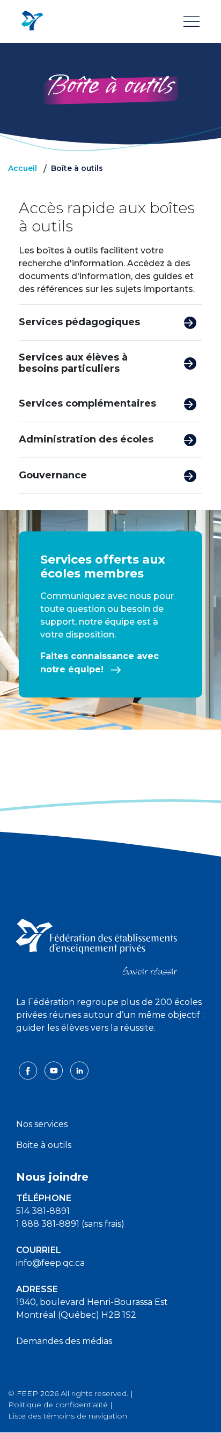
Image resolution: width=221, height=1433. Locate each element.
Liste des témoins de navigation (67, 1416)
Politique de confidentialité (58, 1404)
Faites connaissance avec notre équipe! (99, 662)
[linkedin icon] (79, 1070)
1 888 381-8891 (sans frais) (70, 1224)
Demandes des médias (64, 1341)
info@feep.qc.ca (50, 1263)
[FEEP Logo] (32, 21)
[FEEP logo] (96, 946)
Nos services (42, 1124)
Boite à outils (43, 1145)
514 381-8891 (43, 1211)
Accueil (22, 168)
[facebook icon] (29, 1070)
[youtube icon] (55, 1070)
